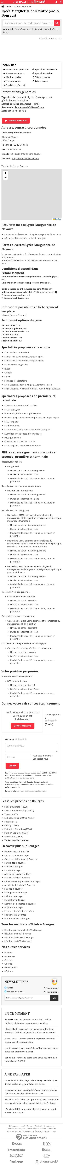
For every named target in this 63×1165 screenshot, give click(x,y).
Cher (18, 6)
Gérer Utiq (52, 1129)
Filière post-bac (42, 77)
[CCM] (16, 1144)
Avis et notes (41, 81)
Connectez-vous (40, 758)
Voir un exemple (51, 988)
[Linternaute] (16, 1150)
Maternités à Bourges (14, 862)
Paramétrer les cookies (36, 1129)
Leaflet (58, 219)
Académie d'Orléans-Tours (29, 107)
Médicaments (11, 967)
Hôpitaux (8, 971)
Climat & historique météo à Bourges (22, 881)
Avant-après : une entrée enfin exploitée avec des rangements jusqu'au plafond (30, 1040)
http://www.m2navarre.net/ (25, 158)
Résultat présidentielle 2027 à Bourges (23, 930)
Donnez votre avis (17, 120)
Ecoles (10, 6)
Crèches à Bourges (13, 866)
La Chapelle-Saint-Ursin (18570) (19, 817)
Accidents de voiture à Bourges (19, 885)
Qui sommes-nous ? (17, 1126)
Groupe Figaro (28, 1131)
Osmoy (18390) (11, 825)
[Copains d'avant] (16, 1156)
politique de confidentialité (35, 791)
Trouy (5, 32)
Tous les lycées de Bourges (14, 166)
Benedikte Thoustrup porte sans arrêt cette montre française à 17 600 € (31, 1059)
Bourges (27, 6)
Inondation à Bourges (14, 900)
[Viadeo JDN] (47, 1156)
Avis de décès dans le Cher (17, 874)
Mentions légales (14, 1131)
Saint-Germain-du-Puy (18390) (19, 810)
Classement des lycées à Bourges (20, 859)
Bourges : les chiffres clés (16, 851)
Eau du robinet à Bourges (16, 855)
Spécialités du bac (44, 73)
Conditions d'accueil (15, 85)
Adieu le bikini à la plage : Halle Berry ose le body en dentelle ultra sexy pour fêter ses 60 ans (31, 1082)
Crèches (8, 960)
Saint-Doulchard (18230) (16, 806)
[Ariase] (16, 1161)
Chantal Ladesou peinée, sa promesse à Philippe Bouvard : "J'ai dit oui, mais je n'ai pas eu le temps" (30, 1031)
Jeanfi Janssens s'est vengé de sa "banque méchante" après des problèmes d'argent (31, 1050)
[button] (5, 173)
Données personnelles (16, 1129)
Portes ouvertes (13, 81)
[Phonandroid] (47, 1162)
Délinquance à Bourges (15, 892)
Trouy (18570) (11, 814)
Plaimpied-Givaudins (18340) (18, 829)
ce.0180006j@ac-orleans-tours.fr (25, 153)
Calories (8, 963)
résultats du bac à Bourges (32, 238)
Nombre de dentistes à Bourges (20, 903)
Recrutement (49, 1126)
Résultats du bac (13, 77)
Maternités (9, 956)
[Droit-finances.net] (47, 1150)
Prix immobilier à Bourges (17, 918)
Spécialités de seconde (46, 69)
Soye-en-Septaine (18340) (16, 832)
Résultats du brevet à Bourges (19, 937)
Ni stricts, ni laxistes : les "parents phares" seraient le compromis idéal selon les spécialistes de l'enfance (31, 1101)
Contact (30, 1126)
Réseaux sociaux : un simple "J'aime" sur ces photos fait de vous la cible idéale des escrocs (31, 1092)
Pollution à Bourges (13, 896)
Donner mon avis (22, 725)
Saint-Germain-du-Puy (45, 29)
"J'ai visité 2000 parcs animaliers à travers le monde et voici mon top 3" (31, 1111)
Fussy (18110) (10, 821)
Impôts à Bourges (13, 870)
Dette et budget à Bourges (17, 877)
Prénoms (8, 952)
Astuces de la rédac (15, 992)
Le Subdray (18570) (13, 836)
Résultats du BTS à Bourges (17, 941)
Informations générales (17, 69)
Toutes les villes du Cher (16, 840)
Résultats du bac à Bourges (17, 933)
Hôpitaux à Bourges (14, 907)
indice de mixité (46, 292)
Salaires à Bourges (13, 888)
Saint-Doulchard (23, 29)
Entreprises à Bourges (15, 914)
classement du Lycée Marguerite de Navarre (39, 234)
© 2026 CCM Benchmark (46, 1131)
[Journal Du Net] (47, 1144)
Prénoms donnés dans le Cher (19, 911)
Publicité (38, 1126)
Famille (9, 988)
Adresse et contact (14, 73)
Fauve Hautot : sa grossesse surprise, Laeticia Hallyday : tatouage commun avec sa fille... (28, 1021)
